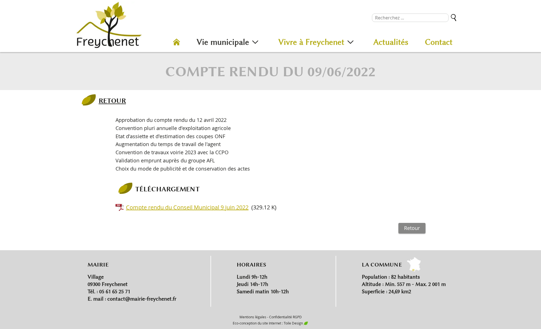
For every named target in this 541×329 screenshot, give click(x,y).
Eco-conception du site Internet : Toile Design (268, 323)
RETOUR (112, 100)
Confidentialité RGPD (285, 317)
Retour (412, 228)
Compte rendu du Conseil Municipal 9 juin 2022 (187, 207)
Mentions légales (253, 317)
